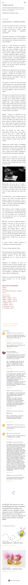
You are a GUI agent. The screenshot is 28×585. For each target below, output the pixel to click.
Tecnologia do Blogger (15, 580)
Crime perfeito (6, 294)
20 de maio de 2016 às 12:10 (12, 352)
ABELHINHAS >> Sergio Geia (12, 543)
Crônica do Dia (7, 5)
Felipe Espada (8, 325)
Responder (9, 339)
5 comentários (12, 571)
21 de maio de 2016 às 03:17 (19, 424)
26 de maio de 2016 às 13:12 (14, 433)
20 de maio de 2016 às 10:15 (17, 333)
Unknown (9, 333)
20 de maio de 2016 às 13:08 (16, 390)
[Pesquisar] (25, 2)
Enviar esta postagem (13, 323)
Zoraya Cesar (14, 325)
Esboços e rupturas (8, 13)
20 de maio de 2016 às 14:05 (17, 411)
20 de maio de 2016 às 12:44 (20, 371)
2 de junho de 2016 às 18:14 (17, 442)
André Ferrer (10, 424)
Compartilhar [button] (5, 323)
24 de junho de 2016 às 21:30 (17, 475)
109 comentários (12, 545)
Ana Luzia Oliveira (11, 351)
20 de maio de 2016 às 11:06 (17, 343)
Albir (8, 433)
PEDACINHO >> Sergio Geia (12, 569)
